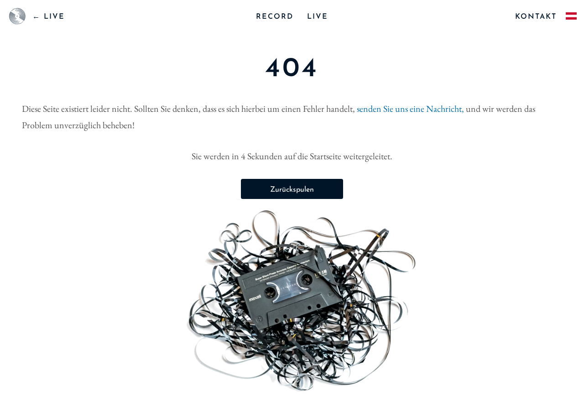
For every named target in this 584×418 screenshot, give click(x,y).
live (317, 17)
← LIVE (48, 17)
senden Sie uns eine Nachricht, (411, 109)
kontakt (536, 17)
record (274, 17)
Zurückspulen (292, 189)
